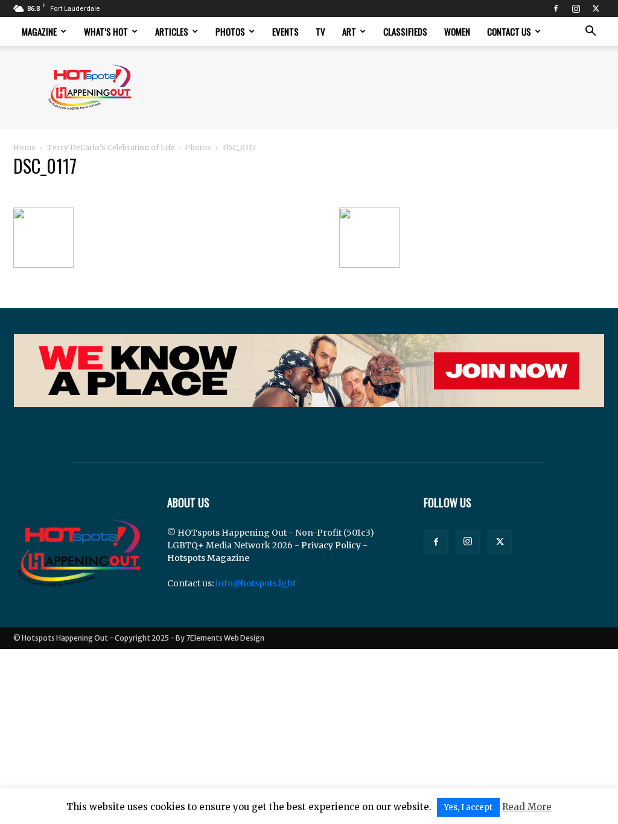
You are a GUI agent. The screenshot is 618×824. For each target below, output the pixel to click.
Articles (171, 31)
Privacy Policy (331, 545)
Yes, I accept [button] (468, 807)
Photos (230, 31)
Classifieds (405, 31)
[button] (590, 32)
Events (285, 31)
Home (24, 147)
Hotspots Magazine (208, 558)
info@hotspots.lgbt (255, 583)
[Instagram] (576, 8)
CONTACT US (509, 31)
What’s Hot (106, 31)
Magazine (39, 31)
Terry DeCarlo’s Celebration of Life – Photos (129, 147)
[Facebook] (556, 8)
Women (457, 31)
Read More (527, 807)
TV (320, 31)
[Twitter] (596, 8)
